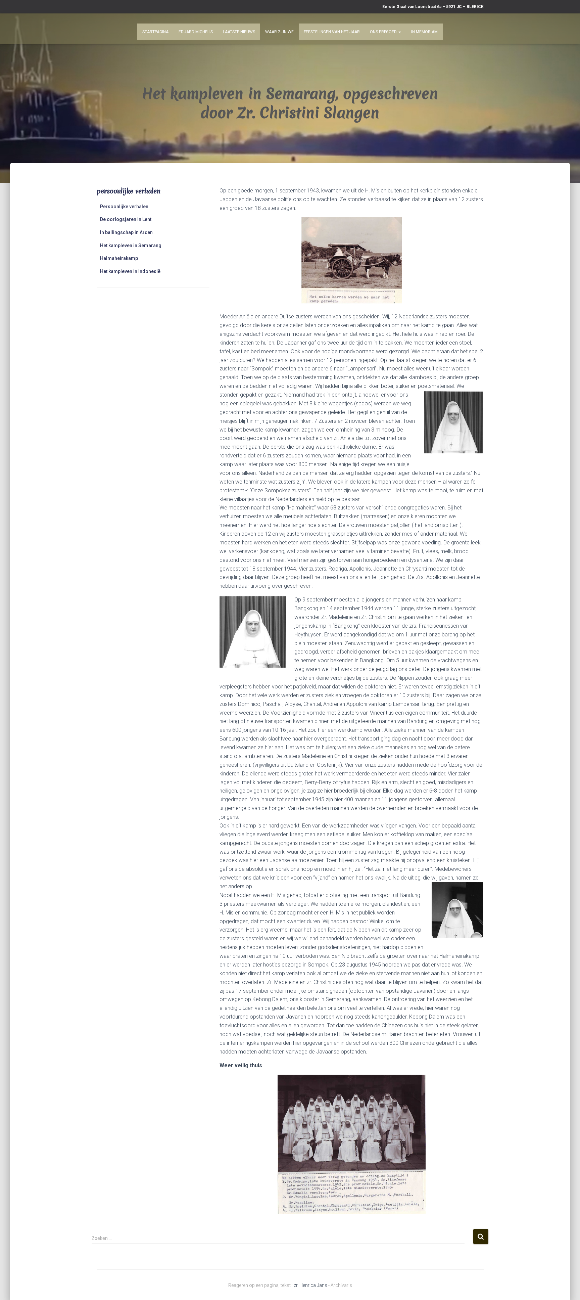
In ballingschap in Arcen (126, 232)
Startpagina (155, 32)
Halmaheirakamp (119, 258)
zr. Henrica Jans (310, 1285)
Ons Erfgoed (384, 32)
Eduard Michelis (196, 32)
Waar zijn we (279, 32)
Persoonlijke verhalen (124, 206)
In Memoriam (424, 32)
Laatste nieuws (239, 32)
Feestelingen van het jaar (332, 32)
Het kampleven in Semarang (130, 245)
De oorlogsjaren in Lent (125, 219)
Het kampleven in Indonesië (130, 271)
